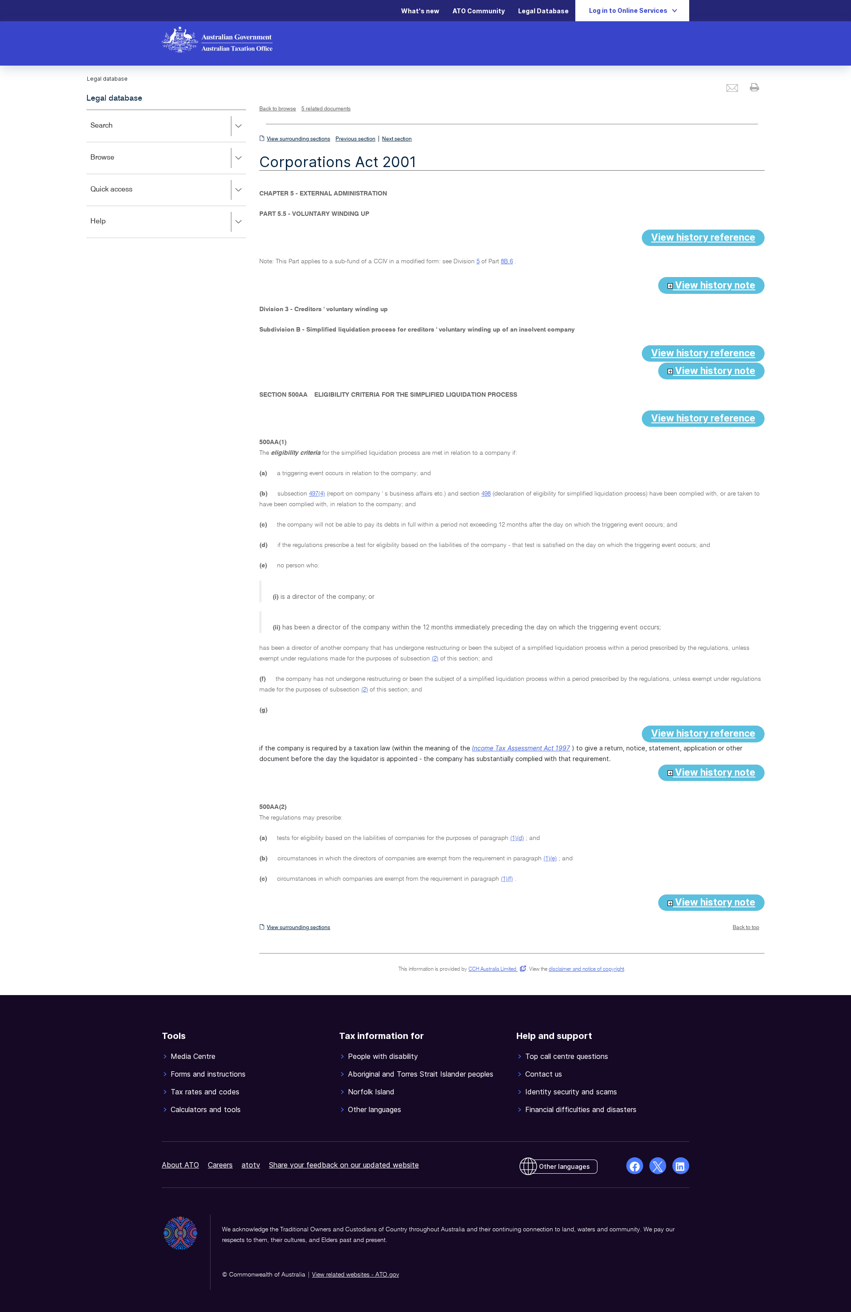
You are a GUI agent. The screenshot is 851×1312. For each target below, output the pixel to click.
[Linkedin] (680, 1165)
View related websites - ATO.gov (355, 1275)
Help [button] (111, 228)
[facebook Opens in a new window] (634, 1165)
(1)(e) (550, 858)
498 (486, 494)
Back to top (746, 927)
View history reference (703, 237)
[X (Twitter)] (657, 1165)
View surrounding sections (298, 139)
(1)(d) (517, 838)
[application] (166, 173)
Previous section (355, 139)
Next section (397, 139)
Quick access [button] (124, 196)
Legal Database (543, 11)
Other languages (564, 1166)
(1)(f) (507, 879)
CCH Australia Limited (495, 969)
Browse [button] (115, 164)
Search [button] (114, 132)
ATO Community (479, 11)
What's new (420, 11)
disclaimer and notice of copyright (586, 969)
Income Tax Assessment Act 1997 (521, 748)
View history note (714, 285)
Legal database (114, 98)
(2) (435, 659)
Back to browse (277, 109)
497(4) (317, 494)
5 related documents (326, 109)
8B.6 (507, 261)
